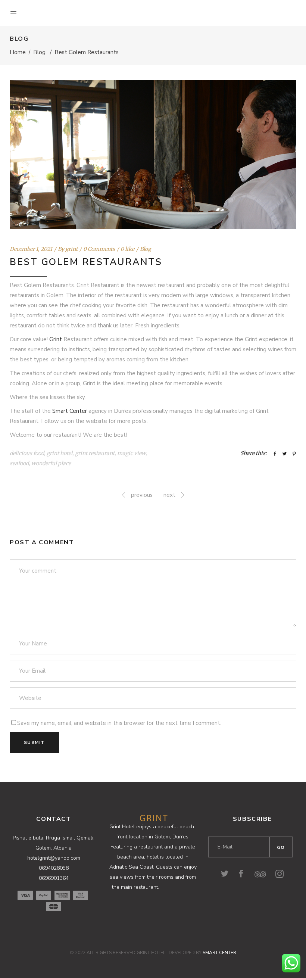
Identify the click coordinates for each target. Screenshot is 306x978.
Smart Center (69, 411)
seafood (19, 463)
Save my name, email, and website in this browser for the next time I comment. (119, 723)
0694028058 (54, 868)
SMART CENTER (219, 953)
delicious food (27, 453)
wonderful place (51, 463)
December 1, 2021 (31, 249)
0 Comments (99, 249)
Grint (55, 339)
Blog (39, 52)
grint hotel (59, 453)
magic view (131, 453)
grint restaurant (95, 453)
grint (71, 249)
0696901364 (54, 878)
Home (18, 52)
